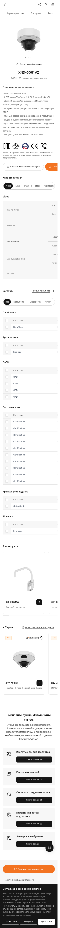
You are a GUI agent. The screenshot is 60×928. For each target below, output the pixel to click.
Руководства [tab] (35, 302)
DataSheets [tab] (19, 302)
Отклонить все (10, 921)
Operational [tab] (49, 186)
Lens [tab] (18, 186)
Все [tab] (7, 302)
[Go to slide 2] (28, 57)
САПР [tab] (47, 302)
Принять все (46, 921)
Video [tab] (8, 186)
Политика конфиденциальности (19, 880)
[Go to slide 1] (25, 57)
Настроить (28, 921)
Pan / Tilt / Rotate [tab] (32, 186)
